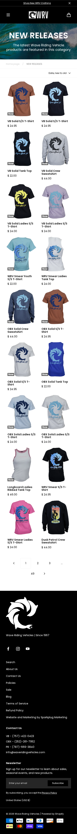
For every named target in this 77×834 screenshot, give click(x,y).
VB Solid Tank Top (19, 171)
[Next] (44, 573)
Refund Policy (15, 710)
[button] (8, 15)
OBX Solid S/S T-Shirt (52, 330)
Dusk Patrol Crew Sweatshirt (53, 541)
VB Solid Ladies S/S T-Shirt (20, 225)
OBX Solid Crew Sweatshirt (17, 330)
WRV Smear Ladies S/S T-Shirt (20, 541)
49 (32, 573)
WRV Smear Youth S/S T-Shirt (19, 278)
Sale (8, 690)
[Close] (69, 3)
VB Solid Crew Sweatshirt (50, 172)
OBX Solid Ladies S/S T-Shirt (21, 436)
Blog (8, 697)
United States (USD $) (18, 800)
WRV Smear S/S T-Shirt (53, 489)
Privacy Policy (49, 792)
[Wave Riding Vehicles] (38, 15)
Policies (11, 683)
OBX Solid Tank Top (54, 381)
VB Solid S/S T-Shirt (20, 121)
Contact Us (13, 676)
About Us (12, 669)
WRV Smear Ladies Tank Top (54, 278)
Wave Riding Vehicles (27, 813)
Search (10, 662)
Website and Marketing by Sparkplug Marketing (36, 717)
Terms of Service (17, 703)
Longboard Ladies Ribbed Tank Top (19, 489)
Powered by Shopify (53, 813)
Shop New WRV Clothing (37, 3)
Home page (12, 64)
